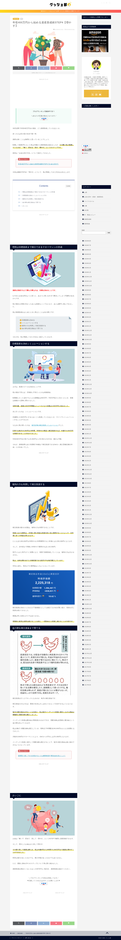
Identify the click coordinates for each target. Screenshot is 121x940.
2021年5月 (87, 492)
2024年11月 (88, 335)
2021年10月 (88, 478)
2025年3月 (87, 317)
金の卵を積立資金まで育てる (31, 202)
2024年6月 (87, 357)
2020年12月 (88, 514)
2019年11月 (88, 559)
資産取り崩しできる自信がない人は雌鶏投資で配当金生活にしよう (41, 756)
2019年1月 (87, 599)
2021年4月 (87, 496)
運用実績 (87, 223)
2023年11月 (88, 389)
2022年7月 (87, 447)
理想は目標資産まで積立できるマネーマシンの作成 (38, 192)
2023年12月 (88, 384)
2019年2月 (87, 595)
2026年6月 (87, 250)
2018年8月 (87, 617)
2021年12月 (88, 469)
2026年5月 (87, 254)
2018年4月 (87, 635)
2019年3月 (87, 590)
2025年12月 (88, 276)
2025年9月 (87, 290)
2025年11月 (88, 281)
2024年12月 (88, 330)
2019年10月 (88, 564)
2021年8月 (87, 483)
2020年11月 (88, 519)
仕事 (85, 206)
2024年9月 (87, 344)
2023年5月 (87, 416)
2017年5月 (87, 685)
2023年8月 (87, 402)
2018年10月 (88, 608)
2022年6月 (87, 451)
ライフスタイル (89, 201)
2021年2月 (87, 505)
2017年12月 (88, 653)
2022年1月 (87, 465)
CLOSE (68, 186)
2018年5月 (87, 631)
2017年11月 (88, 658)
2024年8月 (87, 348)
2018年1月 (87, 649)
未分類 (86, 210)
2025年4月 (87, 312)
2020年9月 (87, 528)
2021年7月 (87, 487)
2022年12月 (88, 438)
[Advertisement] (44, 93)
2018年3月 (87, 640)
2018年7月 (87, 622)
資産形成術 (16, 18)
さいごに (25, 206)
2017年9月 (87, 667)
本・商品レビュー (90, 215)
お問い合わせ (28, 937)
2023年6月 (87, 411)
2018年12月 (88, 604)
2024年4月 (87, 366)
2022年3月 (87, 456)
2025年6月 (87, 303)
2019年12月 (88, 555)
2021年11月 (88, 474)
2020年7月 (87, 537)
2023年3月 (87, 424)
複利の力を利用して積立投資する (33, 199)
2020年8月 (87, 532)
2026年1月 (87, 272)
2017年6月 (87, 680)
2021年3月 (87, 501)
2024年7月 (87, 353)
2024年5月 (87, 362)
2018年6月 (87, 626)
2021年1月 (87, 510)
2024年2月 (87, 375)
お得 (85, 192)
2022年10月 (88, 442)
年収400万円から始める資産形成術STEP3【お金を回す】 (38, 164)
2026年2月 (87, 267)
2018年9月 (87, 613)
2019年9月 (87, 568)
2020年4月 (87, 550)
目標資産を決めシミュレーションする (34, 195)
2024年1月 (87, 380)
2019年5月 (87, 582)
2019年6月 (87, 577)
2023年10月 (88, 393)
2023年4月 (87, 420)
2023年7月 (87, 407)
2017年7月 (87, 676)
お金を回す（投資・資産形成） (94, 197)
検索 (83, 230)
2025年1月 (87, 326)
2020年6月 (87, 541)
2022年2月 (87, 460)
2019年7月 (87, 572)
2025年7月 (87, 299)
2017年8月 (87, 671)
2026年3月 (87, 263)
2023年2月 (87, 429)
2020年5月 (87, 546)
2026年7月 (87, 245)
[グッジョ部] (60, 8)
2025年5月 (87, 308)
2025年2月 (87, 321)
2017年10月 (88, 662)
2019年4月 (87, 586)
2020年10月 (88, 523)
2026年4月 (87, 259)
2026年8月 (87, 241)
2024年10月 (88, 339)
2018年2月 (87, 644)
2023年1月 (87, 433)
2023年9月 (87, 398)
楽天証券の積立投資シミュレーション (45, 425)
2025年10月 (88, 285)
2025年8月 (87, 294)
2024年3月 (87, 371)
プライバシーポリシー (16, 937)
